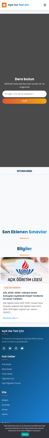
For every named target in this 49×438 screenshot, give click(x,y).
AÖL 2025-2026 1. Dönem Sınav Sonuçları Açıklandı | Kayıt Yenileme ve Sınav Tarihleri (23, 295)
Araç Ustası (7, 373)
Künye (4, 409)
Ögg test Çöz (8, 378)
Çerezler (6, 404)
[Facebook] (4, 348)
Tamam (25, 434)
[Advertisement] (24, 202)
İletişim (5, 400)
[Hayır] (46, 430)
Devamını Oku (9, 318)
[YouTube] (22, 348)
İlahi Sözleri (7, 369)
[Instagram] (16, 348)
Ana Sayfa (6, 364)
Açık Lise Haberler (12, 288)
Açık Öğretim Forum (11, 383)
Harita (4, 414)
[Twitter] (10, 348)
